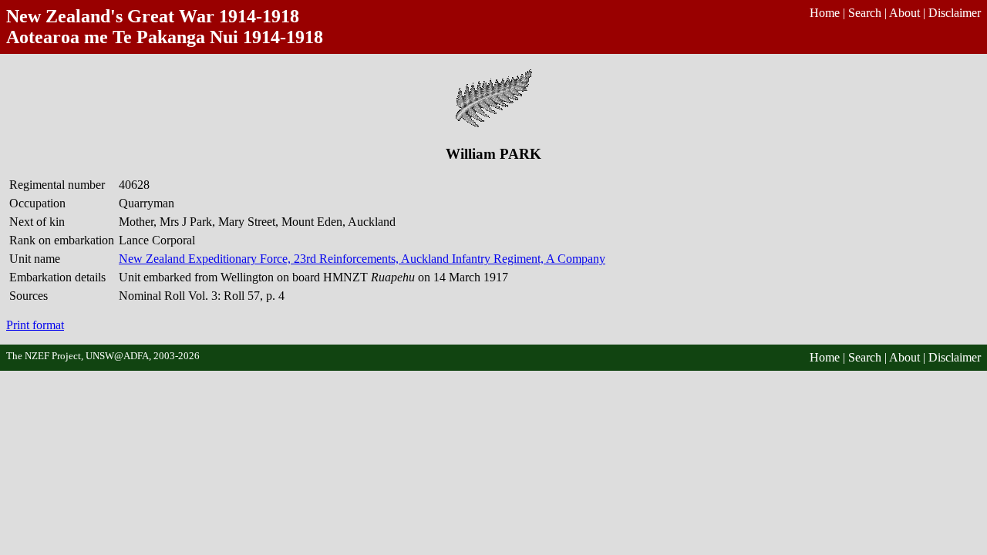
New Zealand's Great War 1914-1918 (152, 16)
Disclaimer (954, 12)
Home (825, 12)
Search (864, 12)
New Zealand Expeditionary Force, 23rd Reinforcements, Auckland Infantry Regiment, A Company (362, 258)
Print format (35, 324)
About (904, 12)
